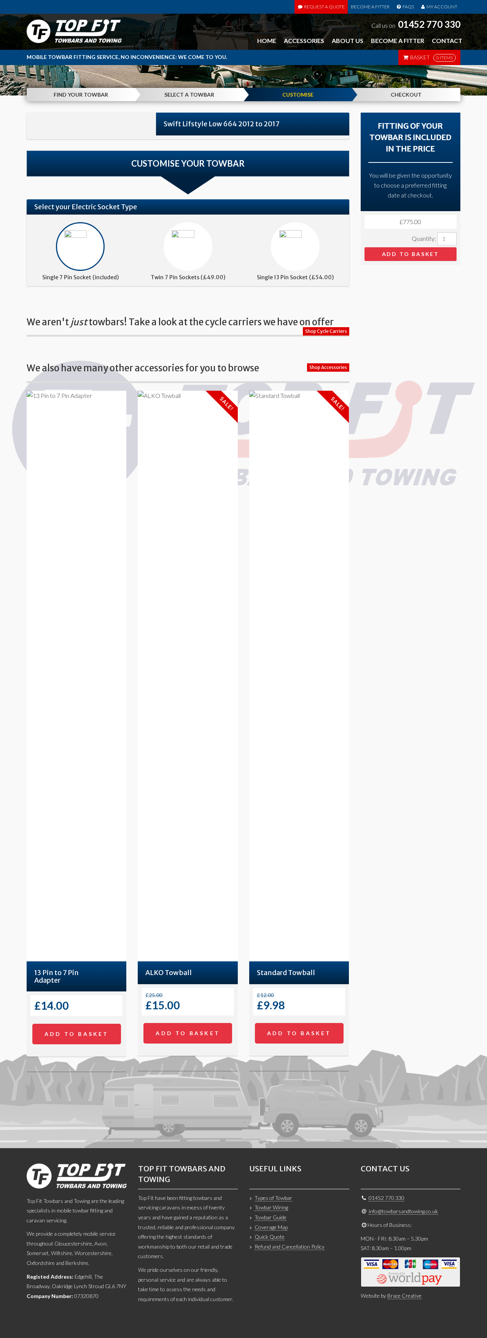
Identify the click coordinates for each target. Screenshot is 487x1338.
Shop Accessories (328, 367)
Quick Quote (270, 1236)
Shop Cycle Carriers (326, 331)
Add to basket (410, 254)
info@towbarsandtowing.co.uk (403, 1211)
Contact (447, 40)
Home (266, 40)
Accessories (304, 40)
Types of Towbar (273, 1198)
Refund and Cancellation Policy (290, 1246)
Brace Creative (404, 1295)
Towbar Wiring (271, 1207)
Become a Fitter (370, 7)
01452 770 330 (429, 24)
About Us (347, 40)
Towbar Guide (270, 1217)
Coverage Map (271, 1227)
